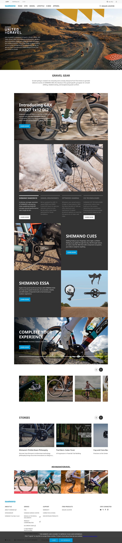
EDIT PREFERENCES (65, 540)
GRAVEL (32, 6)
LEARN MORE (24, 126)
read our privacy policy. (90, 536)
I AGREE (54, 540)
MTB (25, 6)
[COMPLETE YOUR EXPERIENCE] (61, 357)
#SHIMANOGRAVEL (61, 467)
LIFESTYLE (40, 6)
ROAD (20, 6)
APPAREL (56, 6)
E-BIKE (48, 6)
